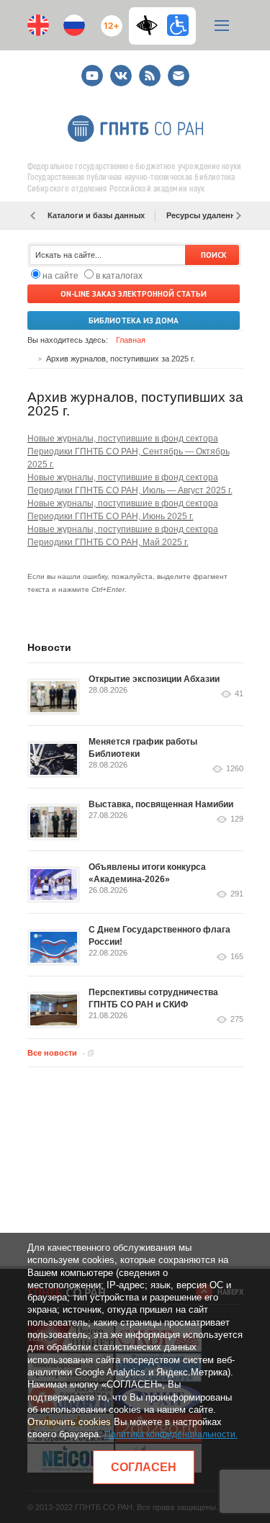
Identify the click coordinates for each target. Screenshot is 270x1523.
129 (236, 819)
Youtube (92, 69)
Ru (74, 25)
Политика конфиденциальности (169, 1434)
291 (236, 894)
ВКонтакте (121, 69)
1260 (234, 769)
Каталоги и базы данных (96, 215)
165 (236, 957)
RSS (148, 69)
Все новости (52, 1052)
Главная (130, 340)
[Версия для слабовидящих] (150, 25)
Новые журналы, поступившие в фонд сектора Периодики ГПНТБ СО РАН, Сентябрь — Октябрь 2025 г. (128, 451)
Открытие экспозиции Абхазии (154, 679)
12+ (108, 19)
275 (236, 1019)
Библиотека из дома (134, 320)
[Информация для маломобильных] (178, 25)
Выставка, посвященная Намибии (161, 804)
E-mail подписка (178, 75)
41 (239, 694)
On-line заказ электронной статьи (133, 294)
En (38, 25)
